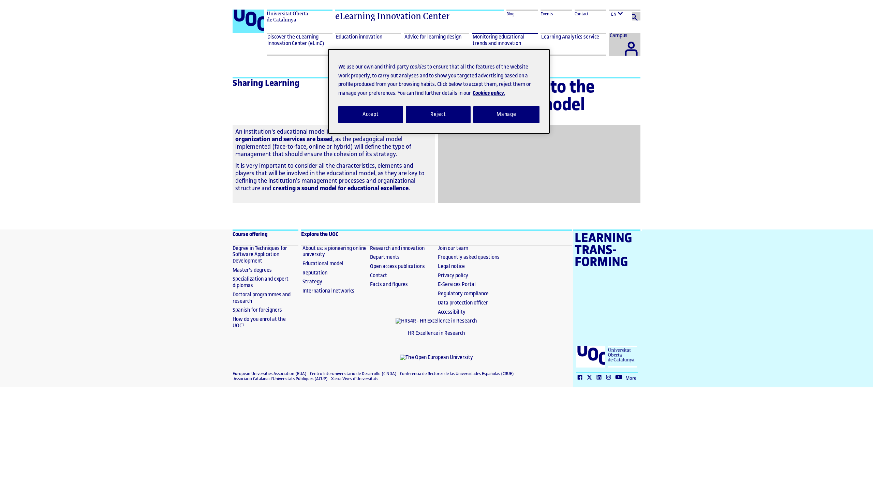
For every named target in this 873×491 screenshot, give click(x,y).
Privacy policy (453, 276)
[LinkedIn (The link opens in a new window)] (600, 377)
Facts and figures (389, 284)
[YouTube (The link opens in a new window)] (620, 377)
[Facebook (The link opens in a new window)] (581, 377)
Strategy (312, 282)
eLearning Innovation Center (392, 16)
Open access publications (397, 266)
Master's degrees (252, 270)
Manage (506, 114)
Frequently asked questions (469, 257)
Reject (438, 114)
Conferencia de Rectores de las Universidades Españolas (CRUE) (456, 373)
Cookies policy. (489, 93)
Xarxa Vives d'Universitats (354, 378)
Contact (582, 14)
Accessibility (451, 312)
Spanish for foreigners (257, 310)
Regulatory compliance (463, 294)
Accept (370, 114)
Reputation (314, 273)
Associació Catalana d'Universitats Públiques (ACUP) (280, 378)
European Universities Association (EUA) (270, 373)
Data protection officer (463, 303)
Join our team (453, 248)
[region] (439, 91)
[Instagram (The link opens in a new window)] (610, 377)
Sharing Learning (266, 83)
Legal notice (451, 266)
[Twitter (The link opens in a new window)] (591, 377)
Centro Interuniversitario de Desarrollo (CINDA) (353, 373)
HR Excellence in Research (436, 333)
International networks (328, 291)
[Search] (636, 16)
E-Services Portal (457, 284)
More (630, 378)
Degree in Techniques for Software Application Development (260, 255)
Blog (510, 14)
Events (547, 14)
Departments (385, 257)
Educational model (322, 264)
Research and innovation (397, 248)
